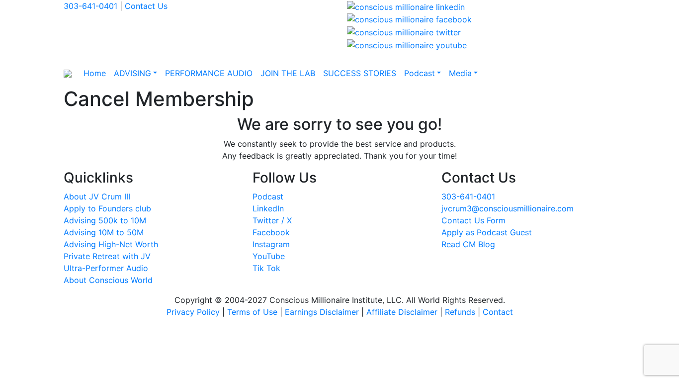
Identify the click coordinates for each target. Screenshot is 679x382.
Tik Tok (266, 268)
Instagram (271, 244)
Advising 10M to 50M (104, 232)
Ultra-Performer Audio (106, 268)
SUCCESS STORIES (359, 73)
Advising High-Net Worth (111, 244)
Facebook (271, 232)
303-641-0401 (90, 6)
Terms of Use (252, 312)
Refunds (460, 312)
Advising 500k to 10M (105, 220)
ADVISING (132, 73)
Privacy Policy (193, 312)
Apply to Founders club (107, 208)
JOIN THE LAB (287, 73)
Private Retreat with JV (107, 256)
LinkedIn (268, 208)
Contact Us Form (473, 220)
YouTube (269, 256)
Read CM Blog (468, 244)
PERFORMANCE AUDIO (209, 73)
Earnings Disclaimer (322, 312)
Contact (498, 312)
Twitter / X (272, 220)
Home (95, 73)
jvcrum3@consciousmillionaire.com (507, 208)
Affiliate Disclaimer (401, 312)
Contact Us (146, 6)
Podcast (419, 73)
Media (460, 73)
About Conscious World (108, 280)
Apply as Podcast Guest (486, 232)
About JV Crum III (97, 196)
